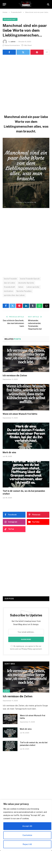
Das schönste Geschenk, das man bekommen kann (13, 323)
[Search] (48, 4)
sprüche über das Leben (14, 295)
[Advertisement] (26, 84)
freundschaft (9, 287)
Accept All (27, 826)
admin (13, 42)
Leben (6, 691)
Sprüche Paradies (23, 291)
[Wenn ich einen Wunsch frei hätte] (26, 397)
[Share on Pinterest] (37, 52)
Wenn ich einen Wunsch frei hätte (20, 414)
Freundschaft (10, 19)
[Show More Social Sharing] (46, 52)
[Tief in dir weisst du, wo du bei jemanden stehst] (26, 474)
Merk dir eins (9, 452)
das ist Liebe (9, 283)
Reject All (27, 844)
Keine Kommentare (12, 45)
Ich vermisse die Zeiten (15, 375)
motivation (8, 291)
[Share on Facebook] (9, 52)
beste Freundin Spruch (29, 279)
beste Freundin (10, 279)
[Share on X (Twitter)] (23, 52)
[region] (26, 825)
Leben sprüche (33, 287)
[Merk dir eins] (26, 436)
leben (20, 287)
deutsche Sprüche (26, 283)
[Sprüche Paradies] (26, 4)
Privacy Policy (27, 649)
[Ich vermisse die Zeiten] (26, 359)
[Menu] (4, 4)
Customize (27, 835)
